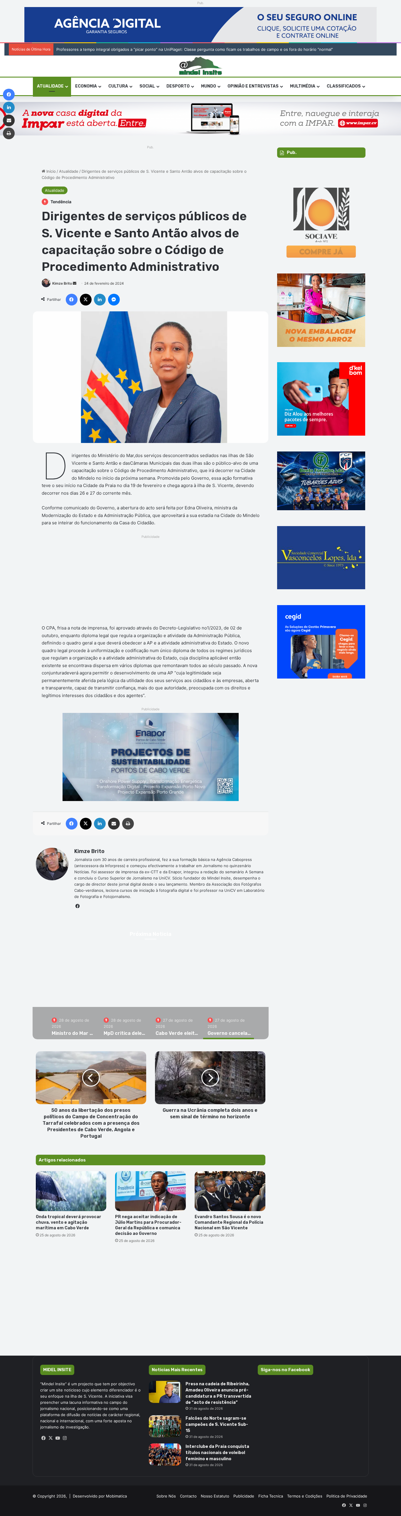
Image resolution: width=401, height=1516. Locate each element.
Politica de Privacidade (346, 1496)
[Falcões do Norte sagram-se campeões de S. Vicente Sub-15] (165, 1426)
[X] (50, 1438)
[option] (73, 1023)
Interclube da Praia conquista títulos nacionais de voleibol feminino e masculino (217, 1452)
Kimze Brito (62, 283)
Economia (86, 86)
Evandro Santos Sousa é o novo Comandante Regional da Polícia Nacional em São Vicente (229, 1222)
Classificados (344, 86)
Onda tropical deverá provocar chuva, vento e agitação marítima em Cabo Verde (68, 1222)
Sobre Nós (166, 1496)
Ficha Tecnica (270, 1496)
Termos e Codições (304, 1496)
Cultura (118, 86)
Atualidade (50, 86)
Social (147, 86)
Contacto (188, 1496)
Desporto (178, 86)
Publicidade (243, 1496)
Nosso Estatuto (215, 1496)
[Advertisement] (151, 581)
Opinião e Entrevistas (253, 86)
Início (50, 171)
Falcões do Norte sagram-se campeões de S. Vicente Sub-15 (217, 1424)
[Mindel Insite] (200, 66)
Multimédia (302, 86)
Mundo (208, 86)
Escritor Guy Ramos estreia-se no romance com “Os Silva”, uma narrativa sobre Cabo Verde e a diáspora (151, 49)
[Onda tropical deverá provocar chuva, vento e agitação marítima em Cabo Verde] (71, 1191)
